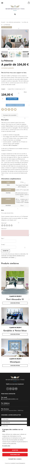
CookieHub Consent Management (17, 463)
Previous (1, 54)
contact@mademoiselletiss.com (10, 399)
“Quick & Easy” (9, 126)
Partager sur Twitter (5, 109)
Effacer (25, 92)
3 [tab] (14, 50)
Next (28, 54)
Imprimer (12, 109)
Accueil (3, 22)
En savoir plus (6, 445)
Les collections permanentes (13, 22)
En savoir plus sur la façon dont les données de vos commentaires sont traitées (14, 255)
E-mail (3, 244)
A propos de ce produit (9, 115)
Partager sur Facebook (2, 109)
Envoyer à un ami (15, 109)
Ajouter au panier (12, 98)
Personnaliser (15, 454)
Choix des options (15, 303)
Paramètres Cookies (15, 459)
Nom (2, 238)
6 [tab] (21, 50)
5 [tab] (19, 50)
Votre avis (4, 228)
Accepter (15, 450)
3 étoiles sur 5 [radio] (7, 225)
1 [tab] (9, 50)
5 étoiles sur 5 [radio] (12, 225)
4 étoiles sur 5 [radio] (9, 225)
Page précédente (7, 27)
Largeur (3, 89)
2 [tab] (11, 50)
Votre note (4, 223)
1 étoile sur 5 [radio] (2, 225)
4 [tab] (16, 50)
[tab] (9, 115)
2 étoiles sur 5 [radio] (5, 225)
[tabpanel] (15, 38)
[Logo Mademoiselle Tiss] (15, 8)
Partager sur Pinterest (9, 109)
